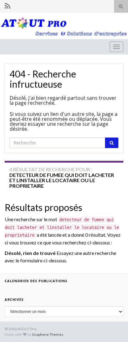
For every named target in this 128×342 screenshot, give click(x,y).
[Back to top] (114, 328)
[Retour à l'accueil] (64, 26)
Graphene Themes (47, 334)
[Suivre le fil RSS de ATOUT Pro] (8, 5)
